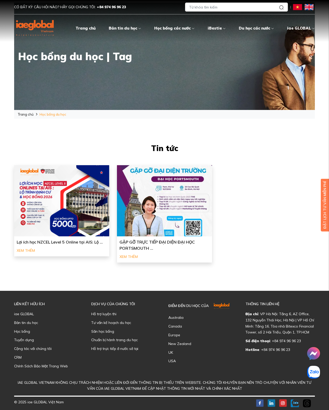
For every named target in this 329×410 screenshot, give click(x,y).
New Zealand (179, 343)
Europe (174, 335)
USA (172, 361)
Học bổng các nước (172, 28)
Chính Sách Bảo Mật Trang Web (41, 366)
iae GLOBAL (299, 28)
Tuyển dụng (24, 340)
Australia (176, 317)
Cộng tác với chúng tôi (33, 348)
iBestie (215, 28)
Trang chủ (86, 28)
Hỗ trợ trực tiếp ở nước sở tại (114, 348)
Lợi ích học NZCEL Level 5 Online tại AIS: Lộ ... (60, 242)
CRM (18, 357)
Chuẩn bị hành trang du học (114, 340)
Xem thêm (26, 250)
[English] (309, 7)
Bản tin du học (123, 28)
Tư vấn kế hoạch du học (111, 322)
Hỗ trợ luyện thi (103, 314)
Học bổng (22, 331)
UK (170, 352)
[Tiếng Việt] (297, 7)
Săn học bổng (102, 331)
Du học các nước (254, 28)
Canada (175, 326)
